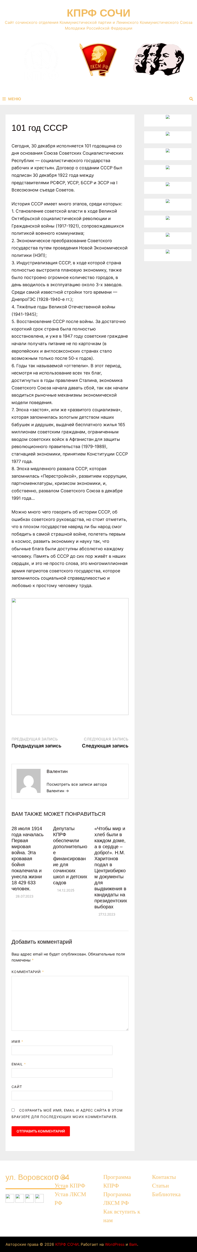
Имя (17, 1041)
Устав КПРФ (70, 1185)
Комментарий (28, 972)
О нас (61, 1177)
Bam (133, 1244)
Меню (14, 98)
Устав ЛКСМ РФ (70, 1198)
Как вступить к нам (121, 1215)
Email (19, 1064)
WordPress (114, 1244)
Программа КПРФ (117, 1181)
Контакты (164, 1177)
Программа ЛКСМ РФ (117, 1198)
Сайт (17, 1087)
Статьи (160, 1185)
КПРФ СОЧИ (98, 13)
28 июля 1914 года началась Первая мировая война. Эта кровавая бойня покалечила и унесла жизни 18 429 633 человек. (27, 858)
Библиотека (166, 1194)
